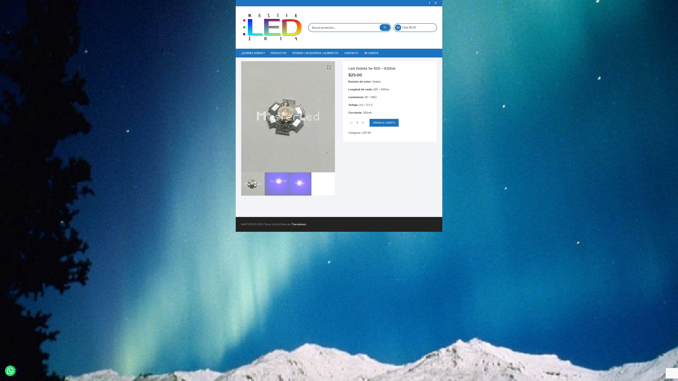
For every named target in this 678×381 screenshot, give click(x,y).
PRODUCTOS (278, 53)
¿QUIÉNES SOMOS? (253, 53)
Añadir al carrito (384, 122)
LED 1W (366, 132)
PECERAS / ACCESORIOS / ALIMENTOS (315, 53)
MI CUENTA (371, 53)
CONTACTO (351, 53)
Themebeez (298, 224)
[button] (328, 67)
